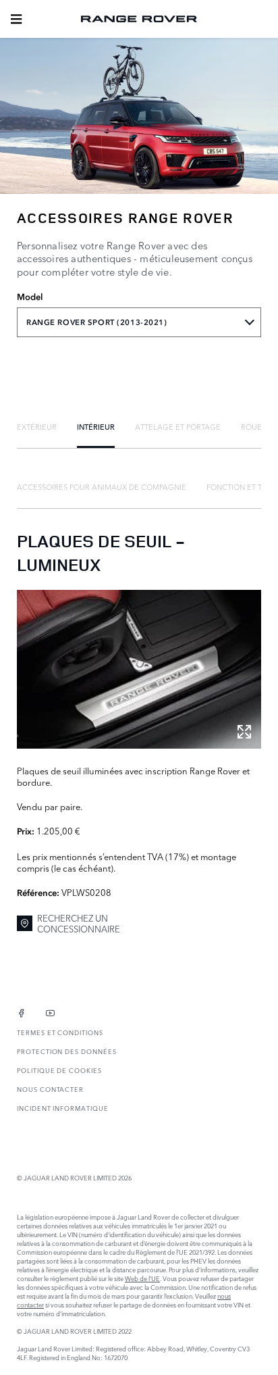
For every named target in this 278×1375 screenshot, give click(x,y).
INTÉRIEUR (96, 426)
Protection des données (67, 1051)
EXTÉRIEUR (37, 426)
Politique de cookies (59, 1070)
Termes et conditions (60, 1032)
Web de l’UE (142, 1278)
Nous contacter (50, 1088)
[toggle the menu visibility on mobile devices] (16, 19)
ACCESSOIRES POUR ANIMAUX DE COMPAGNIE (101, 486)
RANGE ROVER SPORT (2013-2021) (96, 322)
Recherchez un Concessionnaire (78, 923)
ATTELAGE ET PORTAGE (178, 426)
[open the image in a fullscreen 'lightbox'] (139, 669)
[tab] (37, 426)
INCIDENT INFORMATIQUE (63, 1107)
